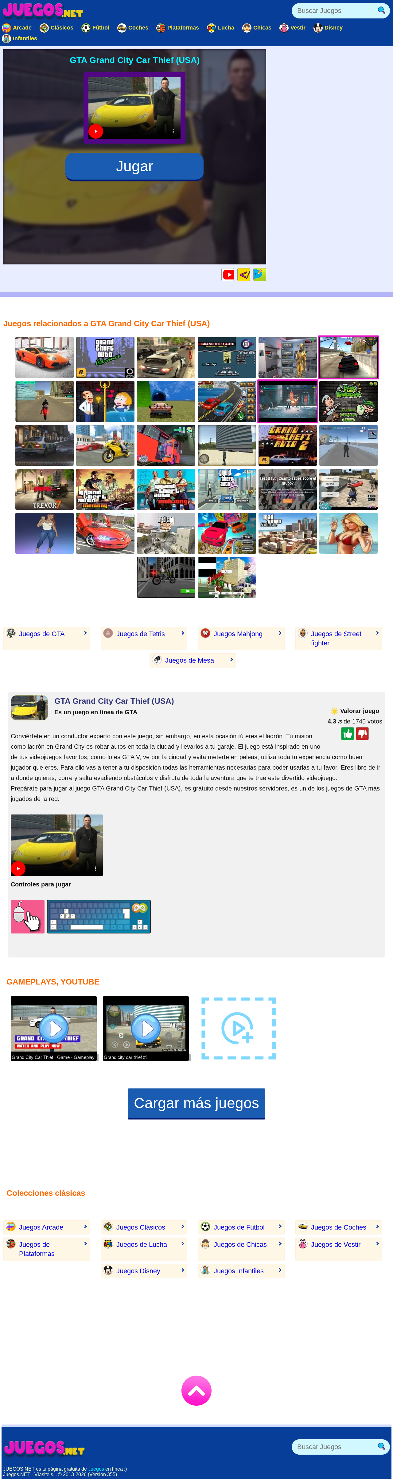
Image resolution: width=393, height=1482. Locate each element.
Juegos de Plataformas (37, 1249)
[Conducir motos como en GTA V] (44, 401)
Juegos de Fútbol (239, 1227)
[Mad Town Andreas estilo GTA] (288, 533)
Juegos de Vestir (335, 1244)
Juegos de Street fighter (336, 638)
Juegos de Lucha (141, 1244)
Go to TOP (196, 1390)
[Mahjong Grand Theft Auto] (166, 489)
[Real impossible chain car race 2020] (227, 401)
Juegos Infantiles (239, 1271)
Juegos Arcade (41, 1227)
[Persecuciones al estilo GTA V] (44, 445)
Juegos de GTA (42, 634)
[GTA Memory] (105, 489)
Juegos (96, 1469)
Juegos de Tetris (140, 634)
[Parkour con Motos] (166, 577)
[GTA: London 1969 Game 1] (227, 357)
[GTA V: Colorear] (348, 533)
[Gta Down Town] (166, 357)
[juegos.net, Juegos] (43, 11)
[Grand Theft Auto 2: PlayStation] (288, 445)
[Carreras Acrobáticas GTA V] (166, 401)
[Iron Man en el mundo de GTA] (288, 357)
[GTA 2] (105, 533)
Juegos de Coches (338, 1227)
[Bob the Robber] (348, 401)
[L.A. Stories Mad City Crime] (348, 489)
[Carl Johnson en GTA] (227, 577)
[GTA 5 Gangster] (105, 445)
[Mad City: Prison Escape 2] (166, 533)
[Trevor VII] (44, 489)
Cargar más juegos (196, 1103)
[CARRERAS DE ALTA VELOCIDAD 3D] (44, 357)
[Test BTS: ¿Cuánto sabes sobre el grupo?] (288, 489)
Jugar (134, 166)
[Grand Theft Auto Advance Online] (105, 357)
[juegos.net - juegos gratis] (44, 1448)
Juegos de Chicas (240, 1244)
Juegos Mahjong (238, 634)
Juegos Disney (138, 1271)
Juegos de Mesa (189, 660)
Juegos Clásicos (140, 1227)
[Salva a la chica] (105, 401)
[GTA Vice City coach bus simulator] (166, 445)
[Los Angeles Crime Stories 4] (348, 445)
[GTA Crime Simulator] (227, 489)
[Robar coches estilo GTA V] (227, 445)
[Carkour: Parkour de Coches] (227, 533)
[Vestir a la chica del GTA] (44, 533)
